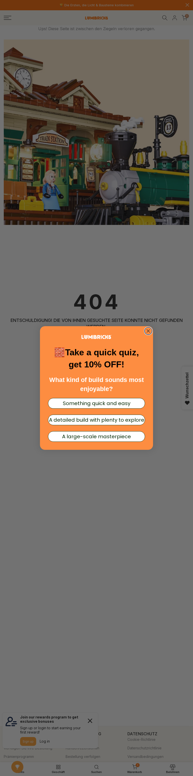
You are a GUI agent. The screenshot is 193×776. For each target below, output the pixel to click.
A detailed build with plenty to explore (96, 419)
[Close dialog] (148, 331)
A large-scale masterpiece (96, 436)
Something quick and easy (96, 403)
